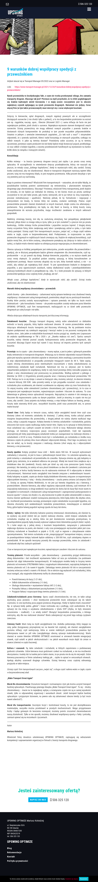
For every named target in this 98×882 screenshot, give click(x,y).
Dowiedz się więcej (71, 879)
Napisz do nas (38, 799)
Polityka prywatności (17, 860)
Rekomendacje (14, 852)
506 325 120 (86, 4)
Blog (9, 848)
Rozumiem (83, 879)
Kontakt (11, 856)
